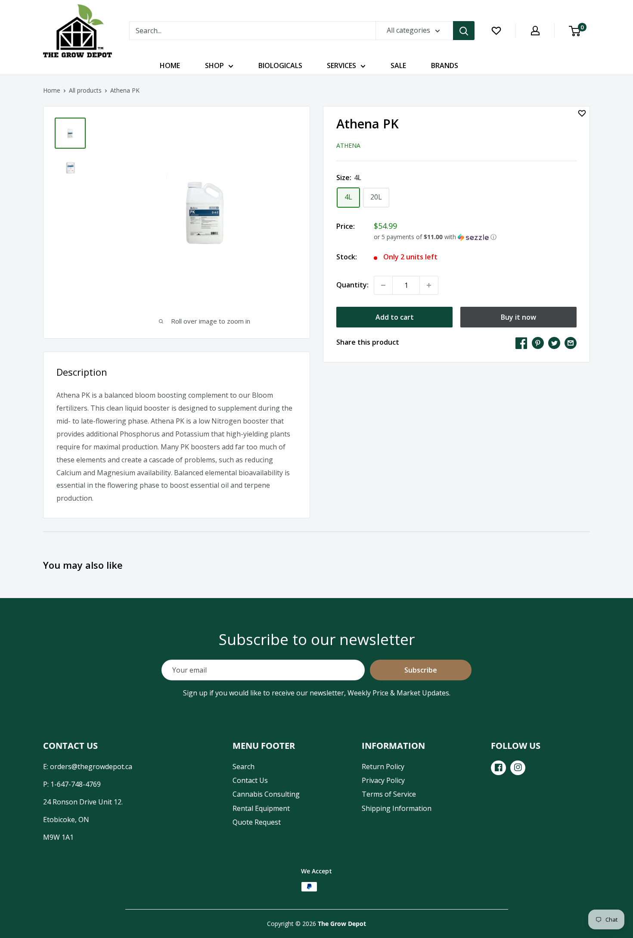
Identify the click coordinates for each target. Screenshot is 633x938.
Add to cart (394, 317)
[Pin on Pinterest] (538, 342)
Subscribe (420, 670)
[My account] (535, 30)
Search (243, 766)
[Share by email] (571, 342)
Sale (398, 65)
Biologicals (280, 65)
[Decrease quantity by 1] (383, 285)
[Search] (464, 30)
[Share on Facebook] (521, 342)
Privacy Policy (383, 780)
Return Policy (383, 766)
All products (85, 90)
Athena (348, 145)
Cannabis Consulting (266, 794)
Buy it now (518, 317)
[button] (475, 237)
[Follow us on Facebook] (498, 767)
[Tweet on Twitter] (554, 342)
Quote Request (257, 822)
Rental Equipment (261, 808)
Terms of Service (389, 794)
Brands (444, 65)
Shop (214, 65)
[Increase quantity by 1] (429, 285)
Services (341, 65)
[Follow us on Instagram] (517, 767)
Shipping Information (396, 808)
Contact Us (250, 780)
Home (170, 65)
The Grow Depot (342, 923)
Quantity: (352, 285)
